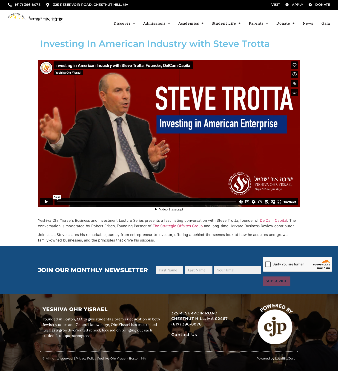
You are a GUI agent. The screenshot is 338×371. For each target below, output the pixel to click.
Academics (188, 23)
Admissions (154, 23)
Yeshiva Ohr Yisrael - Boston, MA (122, 358)
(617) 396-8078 (186, 324)
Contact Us (184, 334)
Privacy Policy (86, 358)
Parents (256, 23)
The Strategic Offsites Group (178, 226)
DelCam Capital (273, 220)
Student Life (224, 23)
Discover (122, 23)
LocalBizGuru (285, 358)
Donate (283, 23)
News (308, 23)
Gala (325, 23)
